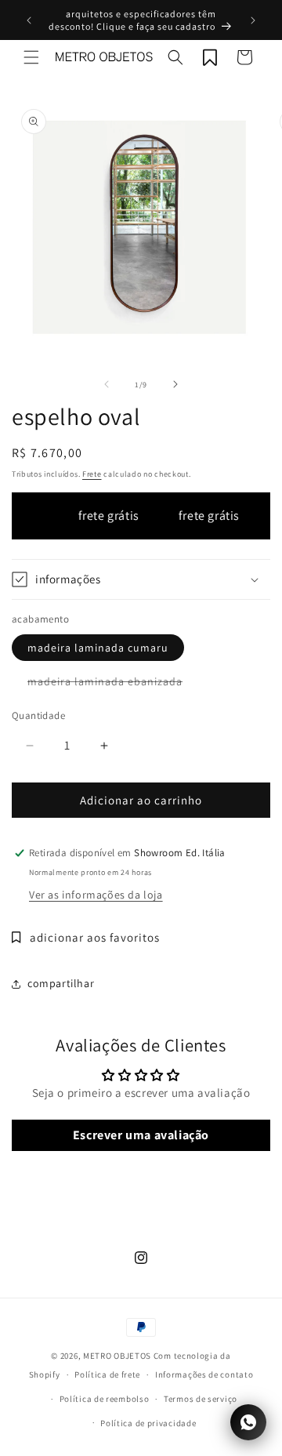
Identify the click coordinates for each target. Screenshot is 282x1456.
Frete (92, 474)
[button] (31, 57)
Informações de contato (204, 1374)
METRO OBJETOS (117, 1355)
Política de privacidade (148, 1423)
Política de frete (107, 1374)
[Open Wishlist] (210, 57)
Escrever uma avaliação (141, 1135)
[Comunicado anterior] (29, 20)
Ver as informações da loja (96, 895)
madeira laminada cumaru (97, 648)
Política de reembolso (105, 1398)
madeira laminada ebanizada (112, 684)
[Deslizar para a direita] (175, 384)
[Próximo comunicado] (253, 20)
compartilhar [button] (60, 983)
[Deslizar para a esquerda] (106, 384)
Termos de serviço (200, 1398)
